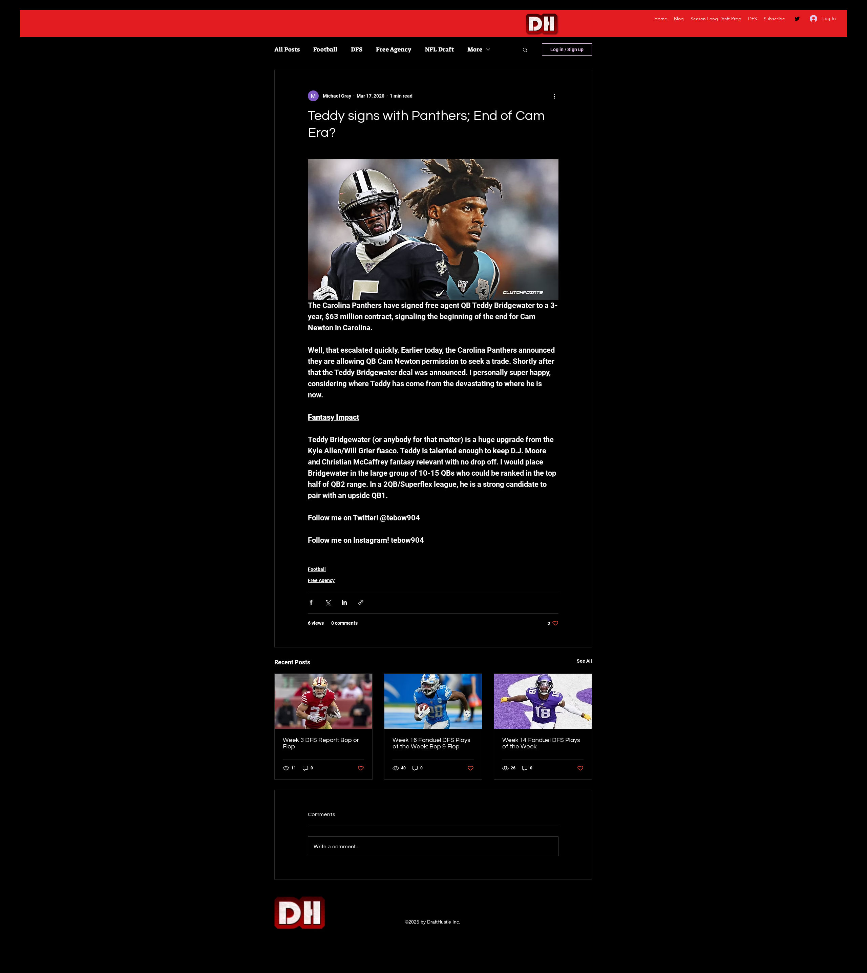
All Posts (287, 49)
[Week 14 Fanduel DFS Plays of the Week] (543, 701)
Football (325, 49)
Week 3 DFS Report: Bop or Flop (321, 743)
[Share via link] (361, 602)
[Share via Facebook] (311, 602)
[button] (525, 49)
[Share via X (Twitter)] (327, 602)
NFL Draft (439, 49)
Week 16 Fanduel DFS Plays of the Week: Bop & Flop (431, 743)
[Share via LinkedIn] (344, 602)
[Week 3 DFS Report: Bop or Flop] (323, 701)
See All (584, 661)
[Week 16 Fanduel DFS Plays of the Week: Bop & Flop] (433, 701)
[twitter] (797, 18)
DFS (356, 49)
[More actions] (554, 96)
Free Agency (393, 49)
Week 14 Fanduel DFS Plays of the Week (541, 743)
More (474, 49)
